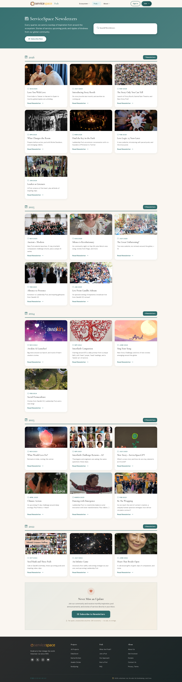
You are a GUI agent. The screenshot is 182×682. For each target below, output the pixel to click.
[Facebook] (32, 660)
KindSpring (74, 667)
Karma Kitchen (76, 658)
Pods (56, 3)
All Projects (75, 649)
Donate (130, 658)
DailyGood (74, 654)
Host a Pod (103, 662)
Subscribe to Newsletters (92, 614)
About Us (131, 649)
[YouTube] (48, 660)
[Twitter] (38, 660)
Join (145, 4)
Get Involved (132, 654)
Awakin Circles (76, 662)
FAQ (100, 667)
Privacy (130, 667)
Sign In (135, 4)
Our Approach (104, 658)
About (106, 4)
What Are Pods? (105, 649)
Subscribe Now (37, 39)
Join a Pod (103, 654)
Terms (136, 667)
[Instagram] (43, 660)
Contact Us (132, 662)
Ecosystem (83, 4)
